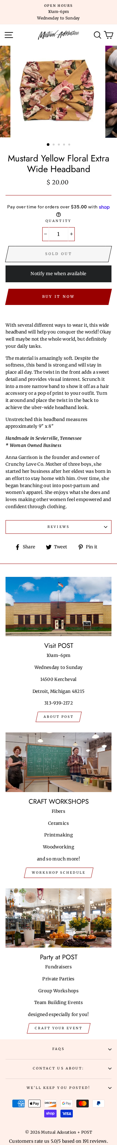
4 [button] (64, 145)
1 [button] (48, 144)
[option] (58, 12)
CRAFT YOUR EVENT (59, 1028)
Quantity (58, 221)
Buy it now (58, 296)
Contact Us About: (58, 1068)
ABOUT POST (59, 717)
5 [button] (70, 145)
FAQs (58, 1049)
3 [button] (59, 145)
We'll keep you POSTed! (58, 1088)
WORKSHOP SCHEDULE (58, 872)
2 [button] (54, 145)
